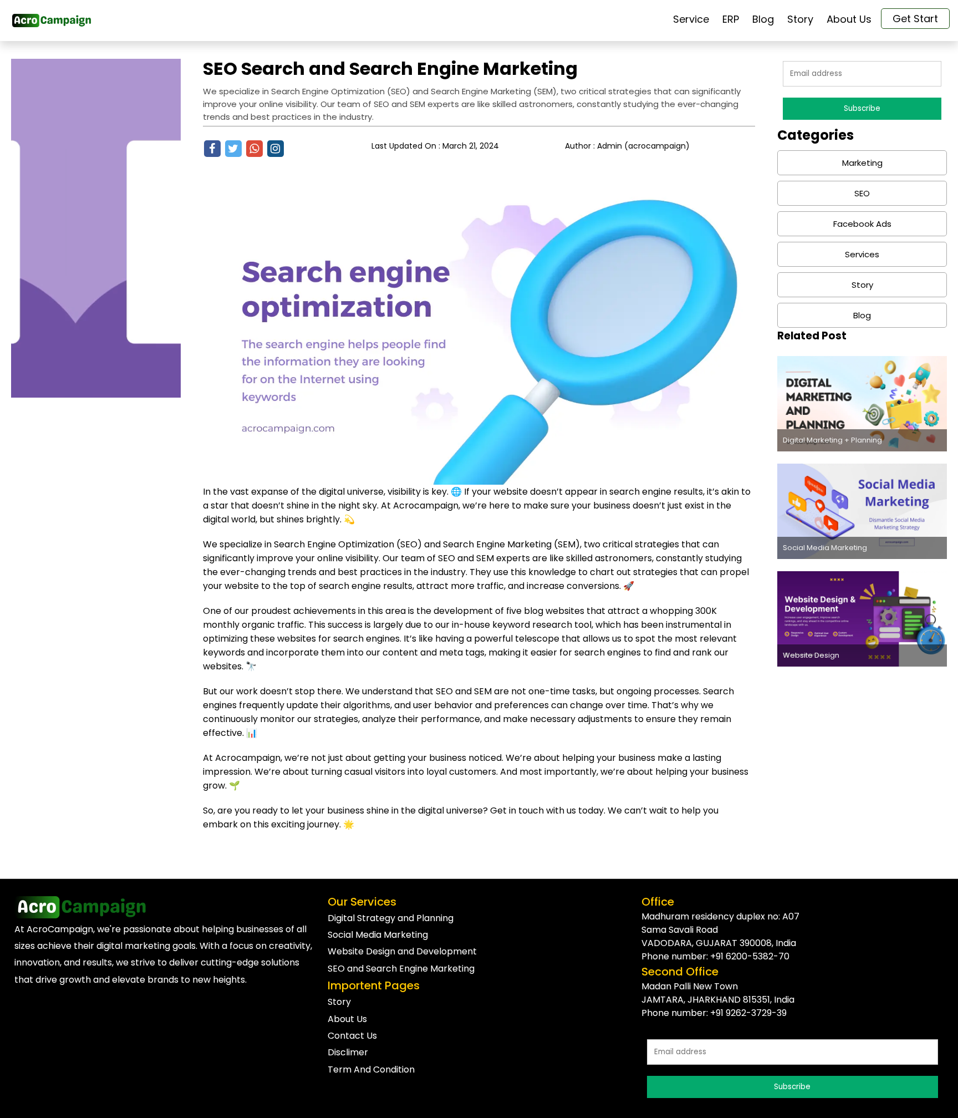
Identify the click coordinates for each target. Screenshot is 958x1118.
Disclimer (348, 1052)
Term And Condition (371, 1069)
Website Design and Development (402, 951)
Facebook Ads (862, 224)
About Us (347, 1019)
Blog (862, 315)
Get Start (915, 19)
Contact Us (352, 1035)
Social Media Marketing (378, 934)
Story (862, 285)
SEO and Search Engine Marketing (401, 968)
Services (862, 254)
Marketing (862, 163)
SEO (862, 193)
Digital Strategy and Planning (390, 918)
